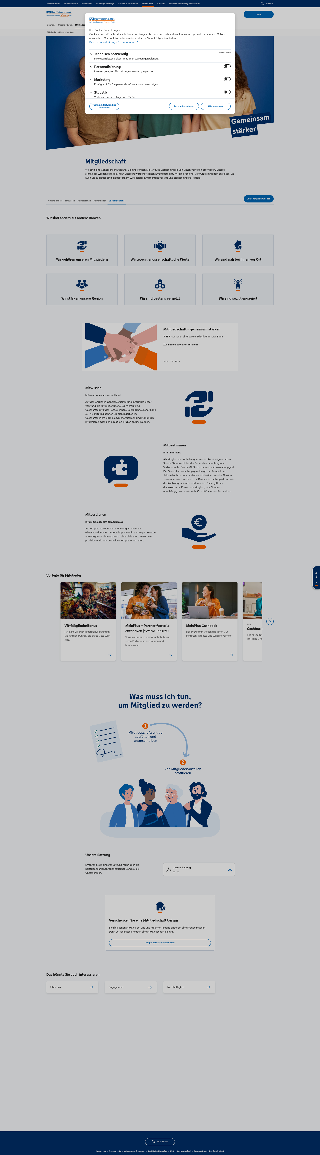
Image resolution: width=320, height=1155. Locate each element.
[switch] (227, 66)
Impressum (128, 42)
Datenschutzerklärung (102, 42)
